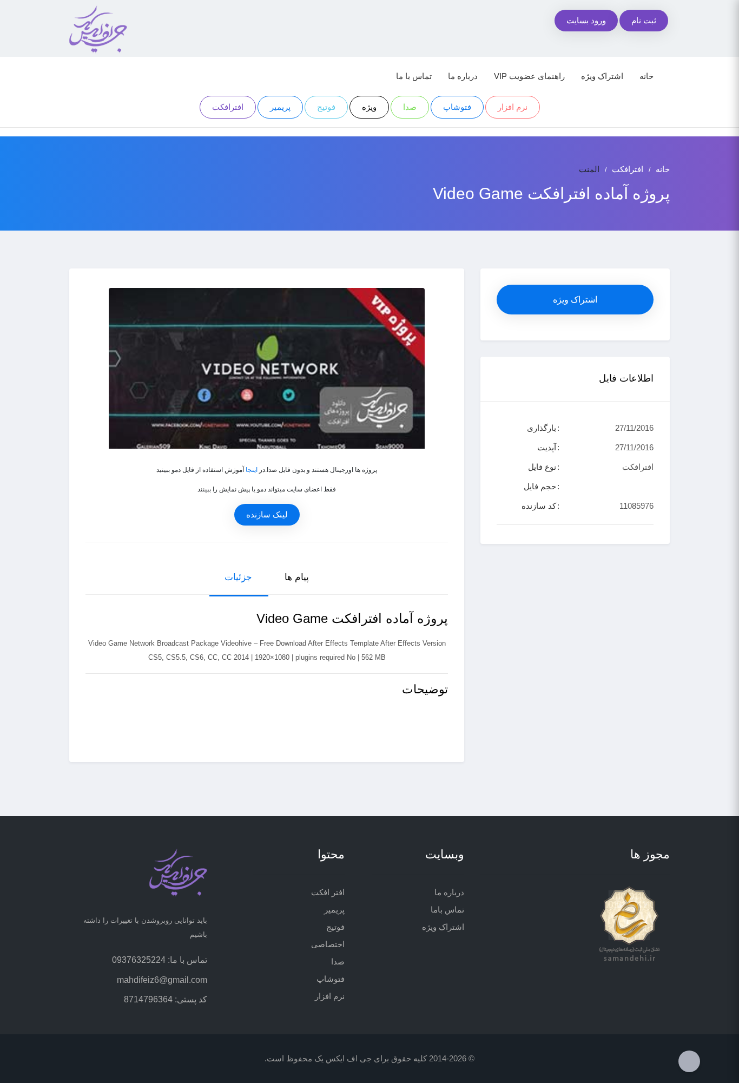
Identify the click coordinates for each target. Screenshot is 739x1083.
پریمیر (280, 106)
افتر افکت (328, 892)
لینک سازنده (267, 514)
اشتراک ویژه (602, 76)
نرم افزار (512, 106)
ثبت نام (643, 20)
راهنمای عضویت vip (529, 76)
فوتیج (326, 106)
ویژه (369, 106)
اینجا (252, 470)
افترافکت (227, 106)
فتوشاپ (457, 106)
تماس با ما (414, 76)
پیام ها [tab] (297, 577)
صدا (410, 106)
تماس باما (447, 909)
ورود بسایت (586, 20)
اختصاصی (328, 944)
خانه (646, 76)
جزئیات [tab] (238, 577)
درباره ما (463, 76)
